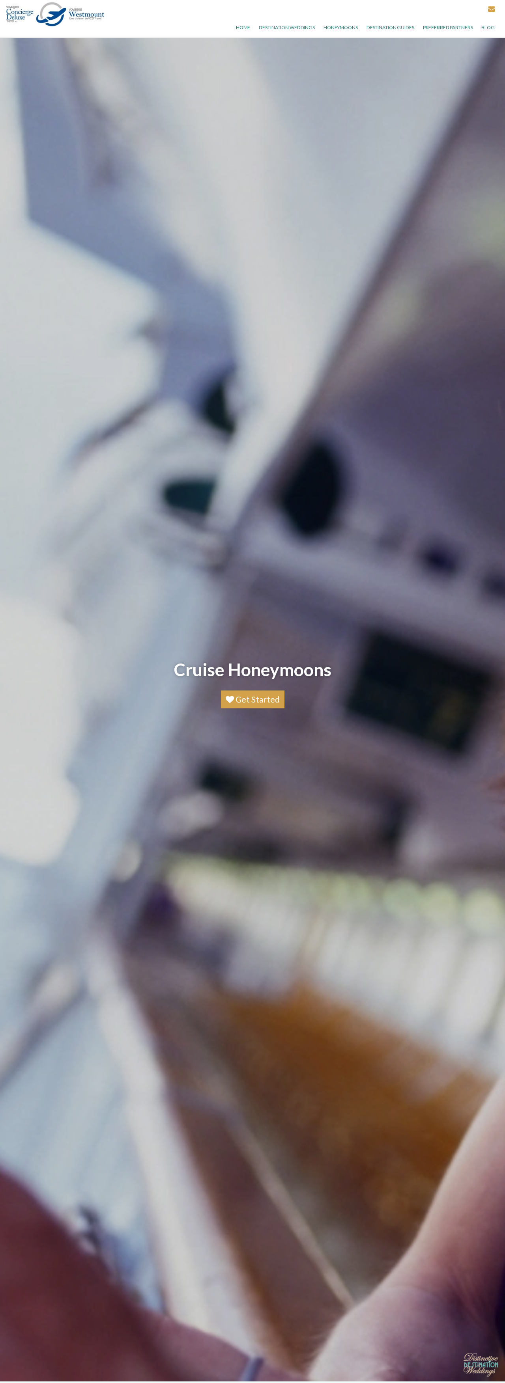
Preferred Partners (448, 27)
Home (243, 27)
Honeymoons (341, 27)
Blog (488, 27)
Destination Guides (390, 27)
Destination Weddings (287, 27)
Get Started (257, 700)
